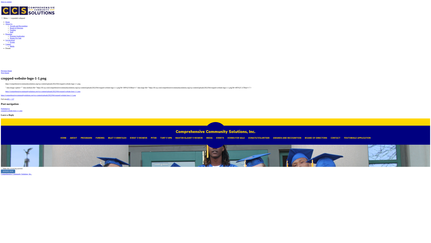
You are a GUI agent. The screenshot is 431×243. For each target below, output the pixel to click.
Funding (13, 30)
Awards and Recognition (18, 26)
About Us (8, 24)
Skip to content (6, 2)
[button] (2, 18)
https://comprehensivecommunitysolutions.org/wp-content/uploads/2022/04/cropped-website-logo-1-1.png (42, 91)
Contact (8, 44)
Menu (14, 18)
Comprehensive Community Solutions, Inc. (16, 174)
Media (12, 46)
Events (12, 42)
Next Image (5, 73)
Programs (8, 34)
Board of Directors (16, 28)
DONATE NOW (8, 171)
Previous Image (6, 71)
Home (7, 22)
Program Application (17, 36)
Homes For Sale (15, 38)
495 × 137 (10, 99)
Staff (11, 32)
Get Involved (10, 40)
